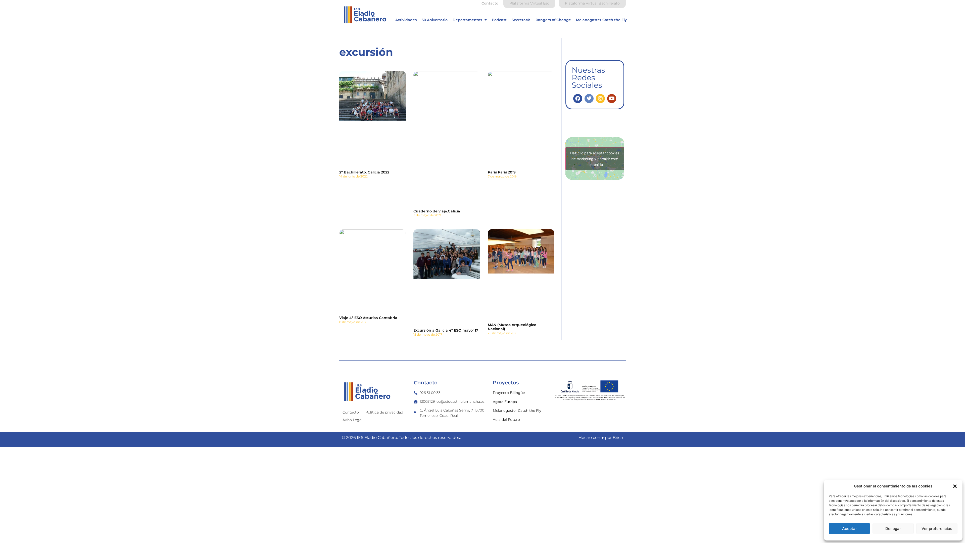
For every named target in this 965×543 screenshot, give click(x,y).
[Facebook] (577, 98)
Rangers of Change (553, 20)
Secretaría (521, 20)
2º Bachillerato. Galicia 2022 (364, 172)
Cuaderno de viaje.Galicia (436, 211)
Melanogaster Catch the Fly (601, 20)
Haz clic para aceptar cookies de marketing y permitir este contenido (594, 158)
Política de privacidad (384, 412)
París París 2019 (502, 172)
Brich (618, 437)
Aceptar (849, 528)
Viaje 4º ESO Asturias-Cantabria (368, 317)
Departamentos (467, 20)
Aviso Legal (352, 420)
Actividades (406, 20)
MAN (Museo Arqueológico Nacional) (512, 327)
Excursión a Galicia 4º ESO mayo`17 (445, 330)
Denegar (893, 528)
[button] (954, 486)
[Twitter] (589, 98)
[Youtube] (611, 98)
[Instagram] (600, 98)
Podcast (499, 20)
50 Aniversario (435, 20)
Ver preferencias (937, 528)
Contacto (351, 412)
